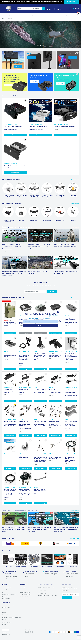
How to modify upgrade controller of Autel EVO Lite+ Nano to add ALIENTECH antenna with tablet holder (40, 529)
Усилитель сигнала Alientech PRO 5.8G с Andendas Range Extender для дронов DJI (64, 127)
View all (77, 551)
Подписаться (52, 291)
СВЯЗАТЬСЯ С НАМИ (7, 18)
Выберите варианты (15, 134)
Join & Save (40, 325)
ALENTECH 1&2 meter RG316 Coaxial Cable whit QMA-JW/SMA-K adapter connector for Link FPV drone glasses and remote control (70, 458)
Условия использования (25, 594)
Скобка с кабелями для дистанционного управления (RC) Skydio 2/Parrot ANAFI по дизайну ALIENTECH (55, 391)
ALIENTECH (5, 131)
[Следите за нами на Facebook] (26, 632)
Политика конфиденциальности (25, 591)
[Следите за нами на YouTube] (32, 632)
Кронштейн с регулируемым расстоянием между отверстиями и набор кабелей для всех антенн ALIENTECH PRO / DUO (10, 424)
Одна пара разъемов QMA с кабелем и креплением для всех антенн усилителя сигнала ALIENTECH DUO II (40, 423)
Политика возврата (24, 589)
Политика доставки (24, 587)
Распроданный (25, 333)
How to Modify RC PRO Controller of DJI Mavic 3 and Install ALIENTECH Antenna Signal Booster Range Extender (66, 529)
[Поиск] (43, 8)
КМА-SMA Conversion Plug (9, 456)
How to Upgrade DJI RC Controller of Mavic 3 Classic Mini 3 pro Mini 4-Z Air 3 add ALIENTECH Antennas (14, 529)
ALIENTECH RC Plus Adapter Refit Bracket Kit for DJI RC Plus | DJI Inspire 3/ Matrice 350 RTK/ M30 (40, 491)
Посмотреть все (75, 96)
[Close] (57, 312)
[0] (78, 13)
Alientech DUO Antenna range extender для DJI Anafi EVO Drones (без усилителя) (15, 166)
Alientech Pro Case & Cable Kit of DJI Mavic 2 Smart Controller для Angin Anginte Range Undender (40, 391)
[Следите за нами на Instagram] (30, 632)
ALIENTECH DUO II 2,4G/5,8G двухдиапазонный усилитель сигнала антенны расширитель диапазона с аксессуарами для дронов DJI (15, 128)
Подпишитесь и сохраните (72, 2)
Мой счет (59, 9)
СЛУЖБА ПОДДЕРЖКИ (56, 14)
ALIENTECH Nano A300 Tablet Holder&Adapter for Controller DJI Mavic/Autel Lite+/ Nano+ (55, 355)
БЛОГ (41, 14)
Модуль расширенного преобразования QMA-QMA (24, 456)
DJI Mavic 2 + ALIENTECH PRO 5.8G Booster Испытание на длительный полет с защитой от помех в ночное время (39, 246)
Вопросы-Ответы (68, 14)
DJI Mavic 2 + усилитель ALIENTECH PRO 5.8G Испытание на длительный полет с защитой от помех (14, 273)
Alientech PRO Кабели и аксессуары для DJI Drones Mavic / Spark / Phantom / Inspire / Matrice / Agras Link (55, 423)
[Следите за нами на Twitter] (28, 632)
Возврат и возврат (6, 598)
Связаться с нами (6, 596)
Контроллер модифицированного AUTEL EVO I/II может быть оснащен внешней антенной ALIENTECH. (10, 356)
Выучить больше (6, 590)
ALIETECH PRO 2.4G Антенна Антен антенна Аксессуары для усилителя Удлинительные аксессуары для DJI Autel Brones (38, 128)
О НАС (47, 14)
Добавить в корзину (10, 333)
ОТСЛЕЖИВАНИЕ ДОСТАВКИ (9, 594)
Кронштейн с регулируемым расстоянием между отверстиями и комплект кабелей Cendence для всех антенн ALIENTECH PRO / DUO (71, 392)
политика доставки (74, 538)
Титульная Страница (6, 587)
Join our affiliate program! (25, 596)
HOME (3, 14)
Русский (4, 629)
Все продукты (5, 589)
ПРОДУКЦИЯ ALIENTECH (12, 14)
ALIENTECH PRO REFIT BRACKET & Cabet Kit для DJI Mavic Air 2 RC (9, 391)
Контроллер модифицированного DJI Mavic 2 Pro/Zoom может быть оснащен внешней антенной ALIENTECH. (71, 321)
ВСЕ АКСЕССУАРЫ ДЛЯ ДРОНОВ (29, 14)
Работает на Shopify (6, 634)
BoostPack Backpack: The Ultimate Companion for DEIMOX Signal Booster (10, 324)
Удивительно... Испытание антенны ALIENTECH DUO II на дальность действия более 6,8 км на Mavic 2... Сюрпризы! (65, 246)
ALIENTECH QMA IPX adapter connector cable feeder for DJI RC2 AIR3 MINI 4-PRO (55, 457)
